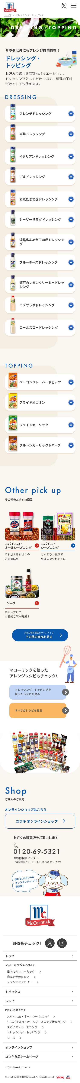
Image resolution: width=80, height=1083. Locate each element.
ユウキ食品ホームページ (21, 1056)
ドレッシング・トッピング (23, 1032)
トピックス (12, 992)
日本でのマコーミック (21, 971)
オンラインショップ (18, 1047)
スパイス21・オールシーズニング (18, 545)
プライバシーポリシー (16, 1067)
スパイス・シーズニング (50, 545)
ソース (11, 603)
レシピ (9, 1001)
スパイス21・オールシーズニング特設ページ (38, 1022)
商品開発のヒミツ (18, 977)
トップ (7, 15)
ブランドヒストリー (19, 982)
